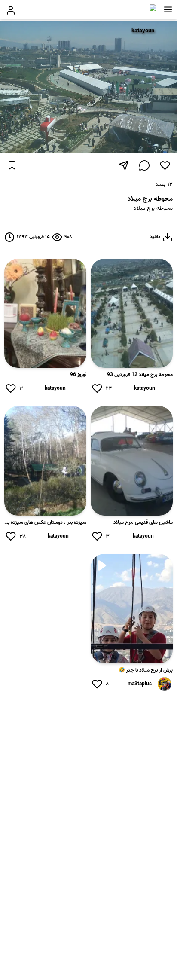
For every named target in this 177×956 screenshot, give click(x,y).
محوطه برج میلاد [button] (153, 208)
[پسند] (165, 165)
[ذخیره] (12, 165)
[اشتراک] (124, 165)
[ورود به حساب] (11, 10)
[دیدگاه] (144, 165)
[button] (168, 9)
